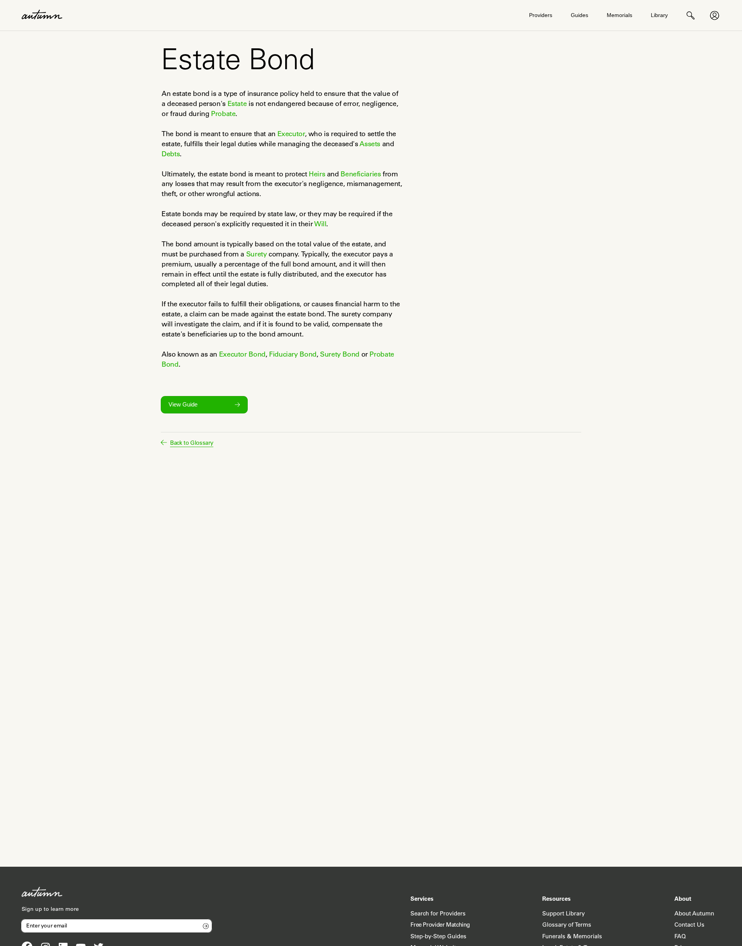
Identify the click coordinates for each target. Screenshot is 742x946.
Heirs (317, 174)
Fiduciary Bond (293, 354)
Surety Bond (339, 354)
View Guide (182, 404)
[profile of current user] (714, 15)
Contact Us (689, 924)
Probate (223, 113)
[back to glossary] (164, 442)
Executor (291, 134)
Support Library (563, 913)
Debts (171, 154)
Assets (369, 144)
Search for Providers (438, 913)
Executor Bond (242, 354)
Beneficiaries (360, 174)
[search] (690, 15)
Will (320, 224)
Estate (237, 103)
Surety (256, 254)
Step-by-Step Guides (438, 936)
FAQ (680, 936)
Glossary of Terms (566, 924)
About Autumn (694, 913)
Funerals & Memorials (572, 936)
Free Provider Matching (440, 924)
